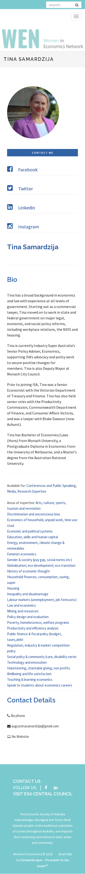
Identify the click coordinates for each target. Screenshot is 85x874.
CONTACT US (27, 781)
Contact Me (42, 152)
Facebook (28, 170)
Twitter (25, 189)
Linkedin (26, 208)
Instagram (28, 227)
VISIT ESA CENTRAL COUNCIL (43, 793)
